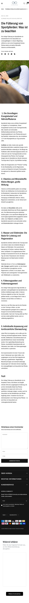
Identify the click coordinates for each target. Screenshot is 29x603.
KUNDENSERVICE (7, 485)
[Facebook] (2, 54)
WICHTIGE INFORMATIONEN (11, 479)
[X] (5, 54)
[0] (27, 3)
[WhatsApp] (12, 54)
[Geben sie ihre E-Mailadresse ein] (26, 501)
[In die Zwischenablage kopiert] (15, 54)
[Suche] (24, 3)
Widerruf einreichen (14, 594)
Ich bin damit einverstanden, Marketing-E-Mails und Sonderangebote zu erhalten (13, 505)
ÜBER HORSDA (6, 473)
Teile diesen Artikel (7, 51)
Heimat (2, 9)
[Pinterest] (9, 54)
